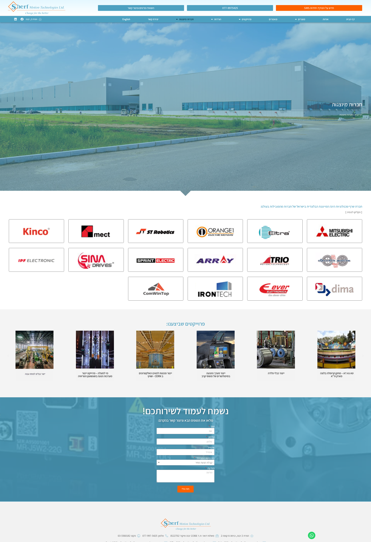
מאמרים (273, 19)
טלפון (211, 437)
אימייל (211, 447)
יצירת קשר (153, 19)
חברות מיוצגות (186, 19)
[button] (362, 355)
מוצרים (301, 19)
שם (212, 426)
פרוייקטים (246, 19)
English (126, 19)
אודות (326, 19)
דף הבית (350, 19)
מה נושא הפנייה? (205, 458)
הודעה (210, 468)
